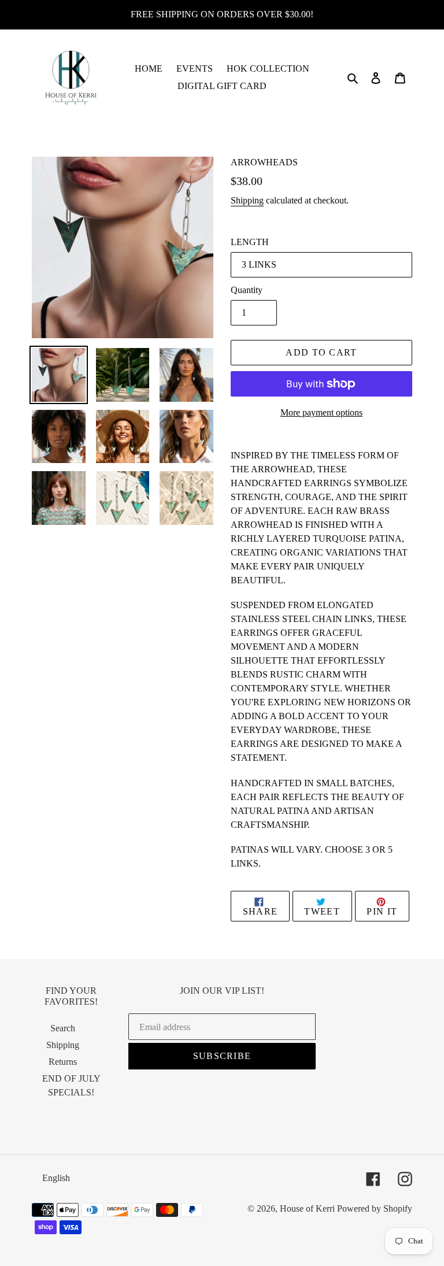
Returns (63, 1062)
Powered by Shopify (374, 1208)
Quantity (246, 290)
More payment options (321, 412)
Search (62, 1028)
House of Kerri (307, 1208)
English (56, 1178)
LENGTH (250, 242)
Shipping (247, 200)
